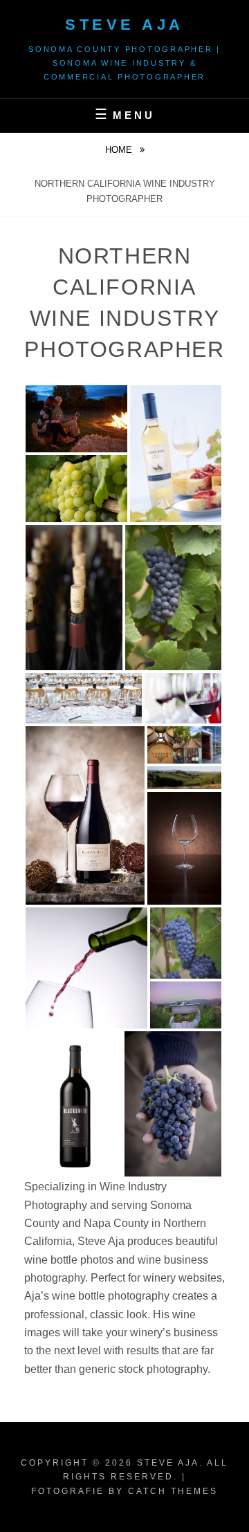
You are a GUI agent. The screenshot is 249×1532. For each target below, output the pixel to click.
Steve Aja (124, 24)
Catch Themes (173, 1491)
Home (120, 150)
